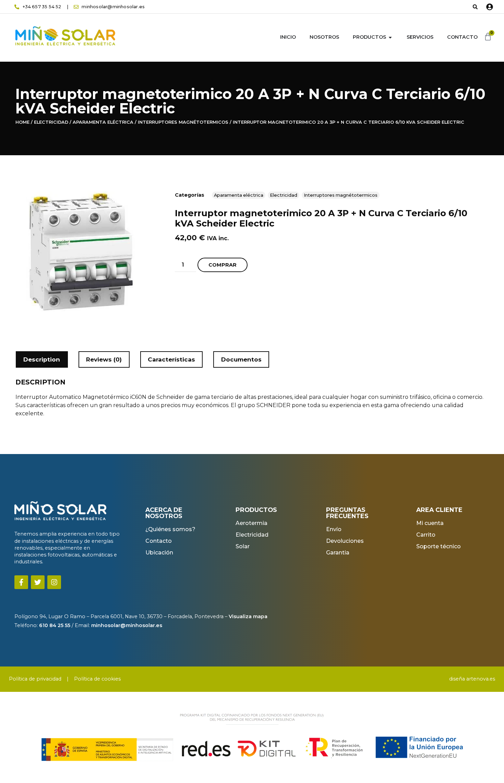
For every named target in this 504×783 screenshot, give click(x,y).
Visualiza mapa (248, 616)
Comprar (222, 265)
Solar (243, 546)
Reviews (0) (104, 359)
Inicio (288, 37)
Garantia (337, 552)
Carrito (425, 534)
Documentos (241, 359)
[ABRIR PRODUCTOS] (390, 37)
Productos (369, 37)
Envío (333, 529)
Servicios (420, 37)
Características (171, 359)
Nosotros (324, 37)
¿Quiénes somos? (170, 529)
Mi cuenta (430, 523)
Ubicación (159, 552)
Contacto (462, 37)
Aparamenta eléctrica (103, 122)
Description (41, 359)
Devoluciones (345, 541)
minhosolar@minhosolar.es (126, 625)
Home (22, 122)
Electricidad (51, 122)
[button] (475, 7)
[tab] (42, 359)
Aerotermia (251, 523)
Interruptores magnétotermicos (183, 122)
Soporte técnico (438, 546)
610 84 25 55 (54, 625)
